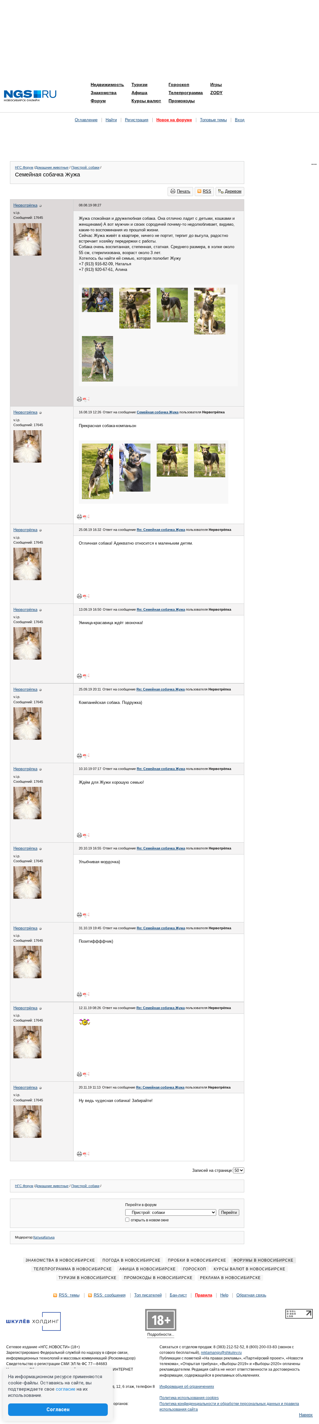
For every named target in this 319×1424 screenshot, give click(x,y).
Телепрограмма (186, 92)
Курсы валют (146, 100)
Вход (240, 120)
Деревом (233, 191)
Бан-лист (178, 1295)
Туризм (139, 84)
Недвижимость (107, 84)
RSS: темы (69, 1295)
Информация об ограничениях (187, 1386)
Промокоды (182, 100)
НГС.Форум (24, 167)
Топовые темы (213, 120)
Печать (183, 191)
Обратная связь (251, 1295)
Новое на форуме (174, 120)
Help (224, 1295)
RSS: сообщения (110, 1295)
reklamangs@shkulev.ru (221, 1352)
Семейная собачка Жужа (158, 412)
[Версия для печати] (79, 399)
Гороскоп (179, 84)
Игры (216, 84)
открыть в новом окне (149, 1220)
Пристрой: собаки (85, 167)
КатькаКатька (44, 1237)
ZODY (216, 92)
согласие (65, 1389)
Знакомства (104, 92)
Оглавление (86, 120)
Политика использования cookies (189, 1398)
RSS (207, 191)
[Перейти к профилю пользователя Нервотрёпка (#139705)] (27, 254)
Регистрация (136, 120)
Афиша (139, 92)
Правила (203, 1295)
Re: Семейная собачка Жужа (161, 530)
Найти (111, 120)
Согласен (57, 1409)
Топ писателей (148, 1295)
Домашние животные (52, 167)
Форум (98, 100)
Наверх (306, 1414)
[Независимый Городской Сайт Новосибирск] (30, 96)
